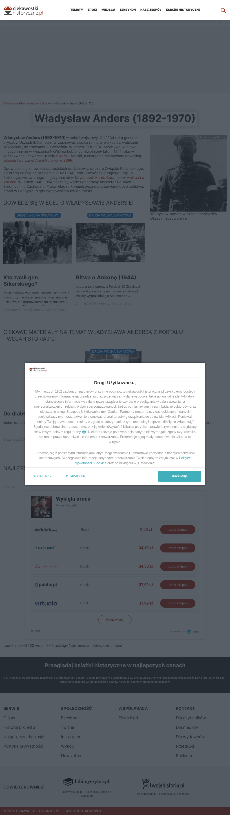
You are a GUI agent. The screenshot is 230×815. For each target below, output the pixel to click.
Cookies (100, 463)
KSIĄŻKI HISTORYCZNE (183, 9)
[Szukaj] (223, 10)
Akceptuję (180, 476)
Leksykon (128, 9)
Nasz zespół (150, 9)
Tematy (76, 9)
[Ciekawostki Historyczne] (27, 10)
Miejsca (108, 9)
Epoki (92, 9)
